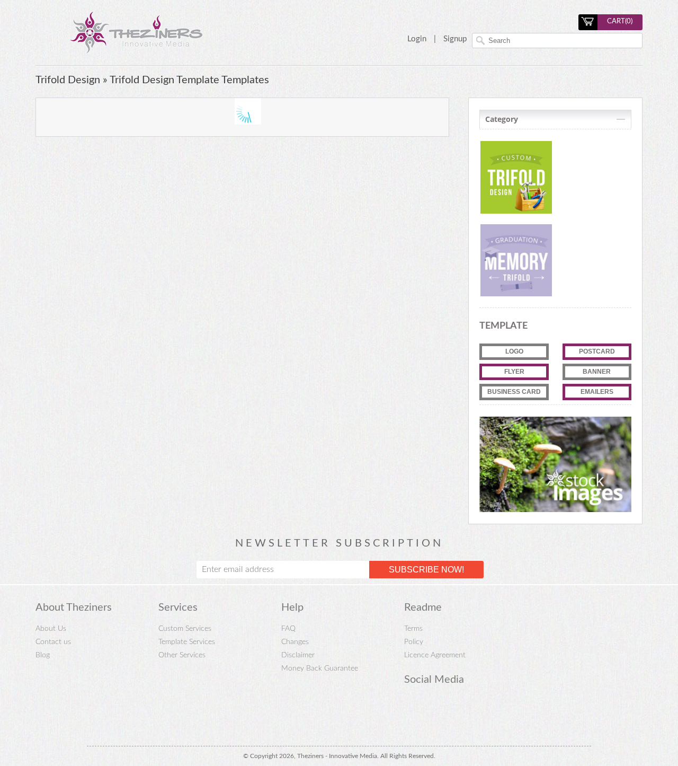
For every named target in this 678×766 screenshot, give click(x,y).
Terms (413, 628)
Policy (413, 642)
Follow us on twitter (450, 707)
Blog (42, 655)
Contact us (53, 642)
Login (416, 39)
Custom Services (184, 628)
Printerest (411, 707)
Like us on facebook (430, 707)
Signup (455, 39)
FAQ (288, 628)
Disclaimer (298, 655)
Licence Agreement (435, 655)
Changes (295, 642)
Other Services (182, 655)
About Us (50, 628)
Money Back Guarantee (319, 668)
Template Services (186, 642)
